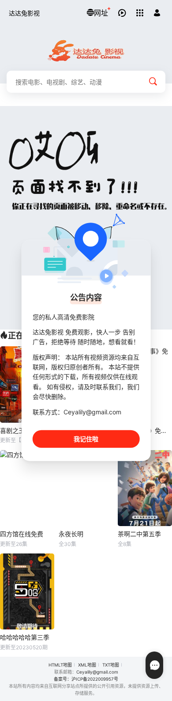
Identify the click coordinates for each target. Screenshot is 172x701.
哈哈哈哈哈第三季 (24, 637)
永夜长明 (71, 534)
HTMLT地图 (60, 664)
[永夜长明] (86, 488)
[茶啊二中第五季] (145, 488)
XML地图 (87, 664)
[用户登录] (157, 12)
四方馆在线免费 (21, 534)
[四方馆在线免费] (27, 488)
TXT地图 (110, 664)
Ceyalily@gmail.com (97, 671)
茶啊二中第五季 (139, 534)
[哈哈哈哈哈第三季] (27, 591)
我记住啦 (86, 439)
